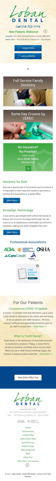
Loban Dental (28, 13)
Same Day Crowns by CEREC (28, 116)
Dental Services (28, 442)
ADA (9, 249)
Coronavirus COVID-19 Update (28, 308)
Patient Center (28, 446)
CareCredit (15, 255)
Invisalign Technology (18, 210)
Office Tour (28, 457)
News (28, 454)
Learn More (12, 200)
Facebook (45, 31)
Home (28, 428)
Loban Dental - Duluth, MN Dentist (24, 474)
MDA (26, 249)
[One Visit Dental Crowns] (28, 138)
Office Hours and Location (28, 461)
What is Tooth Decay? (28, 336)
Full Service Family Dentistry (28, 83)
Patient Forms (28, 48)
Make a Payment (28, 450)
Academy (33, 256)
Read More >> (40, 326)
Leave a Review (28, 56)
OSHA (43, 249)
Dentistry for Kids (15, 182)
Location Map (28, 435)
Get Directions (28, 431)
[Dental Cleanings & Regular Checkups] (28, 104)
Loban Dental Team (28, 439)
